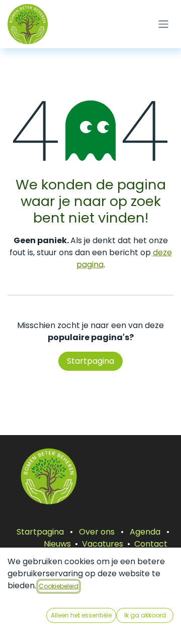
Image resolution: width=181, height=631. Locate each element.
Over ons (97, 532)
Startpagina (90, 361)
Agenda (145, 532)
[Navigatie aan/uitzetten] (163, 24)
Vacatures (102, 544)
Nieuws (57, 544)
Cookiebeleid (58, 586)
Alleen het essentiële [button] (81, 615)
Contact (150, 544)
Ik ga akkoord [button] (145, 615)
